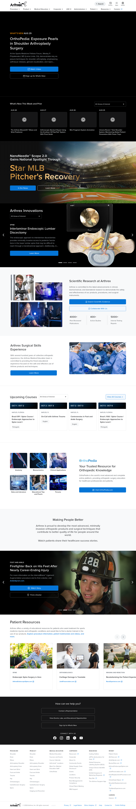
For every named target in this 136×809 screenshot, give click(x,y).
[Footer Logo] (15, 804)
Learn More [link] (50, 188)
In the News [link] (23, 188)
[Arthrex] (18, 3)
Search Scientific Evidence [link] (97, 301)
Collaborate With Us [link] (97, 308)
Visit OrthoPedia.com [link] (102, 490)
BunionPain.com (50, 581)
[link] (34, 69)
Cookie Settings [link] (120, 805)
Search (99, 4)
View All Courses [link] (115, 396)
